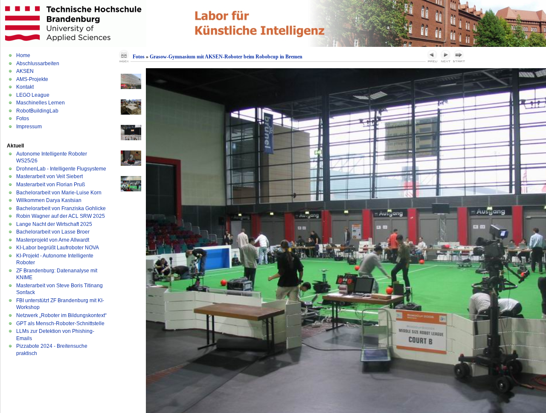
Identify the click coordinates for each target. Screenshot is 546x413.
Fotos (22, 118)
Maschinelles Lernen (40, 103)
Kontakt (25, 87)
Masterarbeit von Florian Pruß (50, 185)
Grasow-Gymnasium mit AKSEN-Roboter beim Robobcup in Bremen (226, 57)
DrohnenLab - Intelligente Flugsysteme (61, 169)
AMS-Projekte (32, 79)
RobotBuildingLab (37, 111)
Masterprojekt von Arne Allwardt (52, 240)
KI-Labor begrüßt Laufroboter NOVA (57, 248)
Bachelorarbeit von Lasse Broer (53, 232)
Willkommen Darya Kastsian (48, 200)
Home (23, 55)
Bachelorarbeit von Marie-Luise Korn (59, 193)
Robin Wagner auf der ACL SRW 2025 (60, 216)
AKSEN (25, 71)
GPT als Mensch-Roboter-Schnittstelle (60, 323)
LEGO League (32, 95)
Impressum (29, 127)
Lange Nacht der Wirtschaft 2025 (54, 224)
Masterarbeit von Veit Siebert (49, 176)
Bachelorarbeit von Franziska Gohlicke (61, 208)
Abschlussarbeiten (37, 63)
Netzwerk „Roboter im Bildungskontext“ (61, 315)
